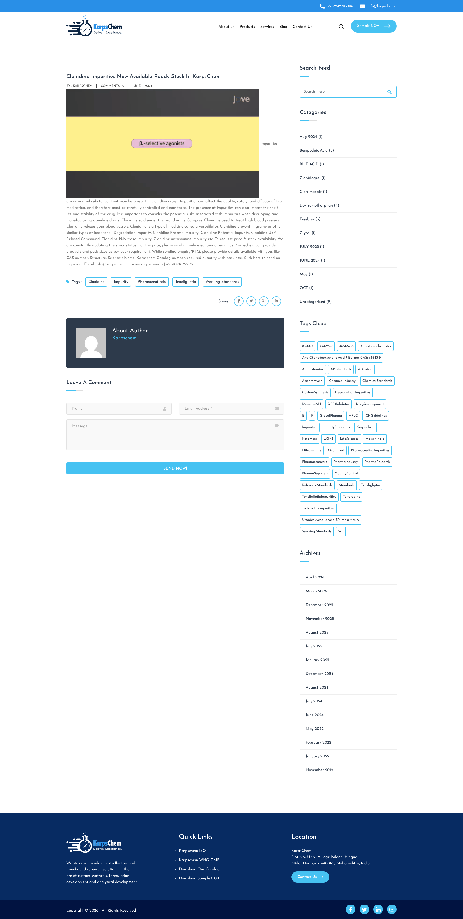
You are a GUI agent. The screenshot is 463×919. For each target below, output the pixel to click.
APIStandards (340, 369)
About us (226, 27)
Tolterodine (351, 497)
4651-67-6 (346, 346)
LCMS (328, 439)
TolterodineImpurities (318, 508)
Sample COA (369, 26)
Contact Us (302, 27)
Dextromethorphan (316, 206)
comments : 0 (112, 86)
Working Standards (222, 282)
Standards (346, 485)
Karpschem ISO (192, 851)
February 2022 (318, 743)
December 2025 (319, 605)
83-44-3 (307, 346)
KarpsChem (365, 427)
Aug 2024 (308, 137)
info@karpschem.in (382, 6)
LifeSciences (349, 439)
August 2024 (317, 687)
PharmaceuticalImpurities (370, 450)
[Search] (389, 92)
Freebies (307, 219)
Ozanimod (336, 450)
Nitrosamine (311, 450)
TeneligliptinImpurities (319, 497)
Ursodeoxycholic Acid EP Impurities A (330, 520)
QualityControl (346, 473)
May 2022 (315, 729)
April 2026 (315, 577)
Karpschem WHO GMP (199, 860)
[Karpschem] (94, 25)
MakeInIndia (374, 439)
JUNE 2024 (310, 261)
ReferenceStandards (317, 485)
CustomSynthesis (315, 392)
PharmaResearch (377, 462)
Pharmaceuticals (152, 282)
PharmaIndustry (346, 462)
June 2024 (315, 715)
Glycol (305, 233)
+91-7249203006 (340, 6)
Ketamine (309, 439)
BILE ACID (309, 164)
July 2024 (314, 701)
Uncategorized (312, 302)
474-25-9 (326, 346)
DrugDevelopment (370, 404)
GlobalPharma (331, 416)
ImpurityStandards (336, 427)
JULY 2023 (309, 247)
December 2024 (319, 674)
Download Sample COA (199, 878)
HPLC (353, 416)
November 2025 (320, 619)
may (303, 274)
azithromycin (312, 381)
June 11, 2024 (142, 86)
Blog (283, 27)
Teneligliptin (185, 282)
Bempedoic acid (314, 151)
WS (340, 531)
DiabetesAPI (311, 404)
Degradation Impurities (352, 392)
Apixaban (365, 369)
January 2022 (317, 756)
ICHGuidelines (376, 416)
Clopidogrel (310, 178)
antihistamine (313, 369)
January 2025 (317, 660)
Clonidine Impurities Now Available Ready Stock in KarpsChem (143, 76)
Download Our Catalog (199, 869)
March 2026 (316, 591)
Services (267, 27)
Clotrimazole (311, 192)
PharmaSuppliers (315, 473)
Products (247, 27)
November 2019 (319, 770)
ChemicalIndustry (342, 381)
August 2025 (317, 632)
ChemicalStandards (377, 381)
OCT (304, 288)
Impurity (121, 282)
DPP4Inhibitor (338, 404)
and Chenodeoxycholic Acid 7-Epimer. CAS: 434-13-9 (341, 358)
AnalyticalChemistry (375, 346)
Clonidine (96, 282)
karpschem (83, 86)
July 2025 (314, 646)
